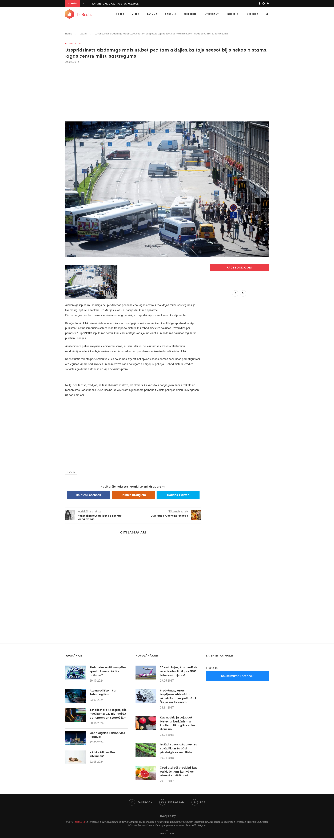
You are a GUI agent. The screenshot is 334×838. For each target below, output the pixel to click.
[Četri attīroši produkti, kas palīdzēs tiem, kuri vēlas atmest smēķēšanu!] (146, 773)
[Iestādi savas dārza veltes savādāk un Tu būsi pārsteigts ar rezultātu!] (146, 750)
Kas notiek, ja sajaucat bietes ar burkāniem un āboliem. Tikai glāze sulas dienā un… (178, 723)
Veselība (252, 14)
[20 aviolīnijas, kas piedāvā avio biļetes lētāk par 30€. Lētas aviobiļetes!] (146, 672)
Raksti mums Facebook (237, 676)
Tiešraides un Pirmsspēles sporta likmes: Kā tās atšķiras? (108, 671)
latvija (71, 472)
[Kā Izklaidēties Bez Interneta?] (75, 757)
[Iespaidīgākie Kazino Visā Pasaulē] (75, 738)
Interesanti (212, 14)
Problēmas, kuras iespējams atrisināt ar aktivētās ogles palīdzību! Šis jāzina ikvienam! (178, 696)
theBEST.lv (80, 821)
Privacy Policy (167, 816)
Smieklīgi (190, 14)
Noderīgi (233, 14)
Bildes (120, 14)
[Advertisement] (167, 90)
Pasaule (170, 14)
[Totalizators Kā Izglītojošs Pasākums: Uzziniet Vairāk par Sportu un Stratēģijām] (75, 715)
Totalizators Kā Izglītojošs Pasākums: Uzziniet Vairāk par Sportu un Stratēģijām (108, 714)
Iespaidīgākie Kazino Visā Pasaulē (115, 3)
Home (68, 33)
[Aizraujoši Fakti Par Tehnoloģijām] (75, 696)
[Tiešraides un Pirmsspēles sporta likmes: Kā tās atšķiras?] (75, 672)
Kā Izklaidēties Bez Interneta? (102, 754)
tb (79, 43)
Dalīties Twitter (178, 495)
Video (136, 14)
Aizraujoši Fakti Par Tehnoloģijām (103, 692)
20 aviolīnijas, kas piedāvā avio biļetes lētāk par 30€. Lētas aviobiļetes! (178, 671)
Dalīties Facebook (88, 495)
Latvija (152, 14)
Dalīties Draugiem (133, 495)
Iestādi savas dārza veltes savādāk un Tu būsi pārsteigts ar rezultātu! (178, 748)
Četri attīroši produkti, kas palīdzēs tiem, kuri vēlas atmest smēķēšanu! (178, 771)
